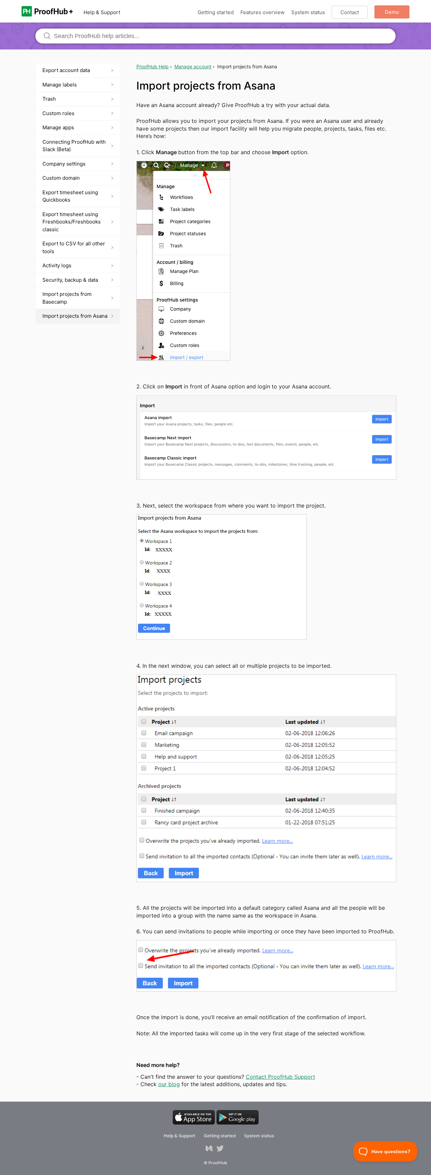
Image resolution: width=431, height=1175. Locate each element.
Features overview (262, 12)
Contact (349, 12)
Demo (392, 12)
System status (308, 12)
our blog (169, 1084)
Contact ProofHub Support (280, 1076)
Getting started (216, 12)
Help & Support (102, 12)
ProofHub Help (152, 66)
